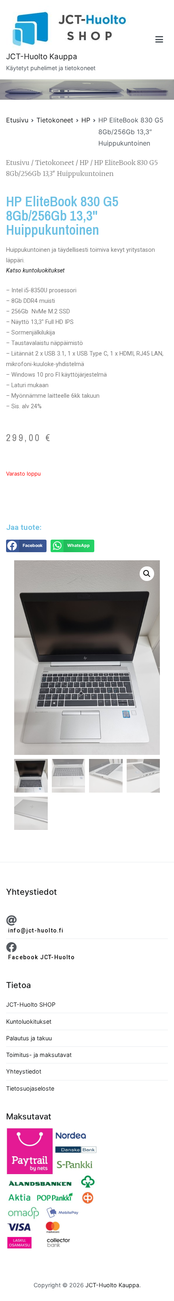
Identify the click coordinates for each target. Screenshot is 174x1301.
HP (85, 120)
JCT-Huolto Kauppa (41, 56)
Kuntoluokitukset (28, 1021)
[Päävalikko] (159, 39)
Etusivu (17, 120)
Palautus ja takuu (29, 1038)
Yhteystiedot (23, 1071)
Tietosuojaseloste (30, 1088)
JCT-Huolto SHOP (30, 1004)
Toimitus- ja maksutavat (39, 1054)
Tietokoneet (54, 120)
